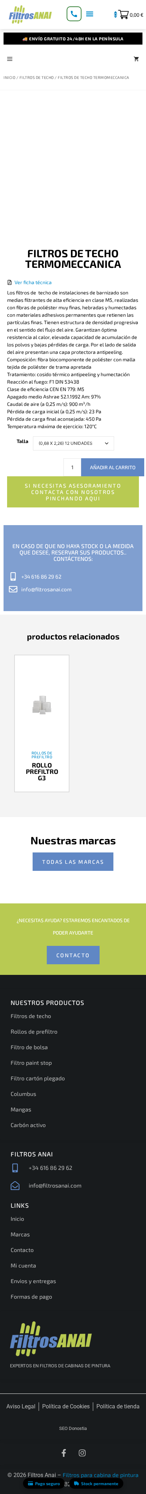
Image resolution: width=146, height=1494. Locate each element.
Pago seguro (47, 1483)
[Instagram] (82, 1453)
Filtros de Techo (36, 77)
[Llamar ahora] (74, 13)
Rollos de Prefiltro (42, 755)
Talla (22, 441)
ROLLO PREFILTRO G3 (42, 771)
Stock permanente (99, 1483)
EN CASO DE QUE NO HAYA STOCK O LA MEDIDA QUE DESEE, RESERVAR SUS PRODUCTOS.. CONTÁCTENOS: (73, 552)
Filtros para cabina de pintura (101, 1474)
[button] (89, 13)
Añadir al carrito (112, 467)
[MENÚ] (9, 59)
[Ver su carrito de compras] (136, 58)
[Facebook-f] (64, 1453)
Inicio (9, 77)
